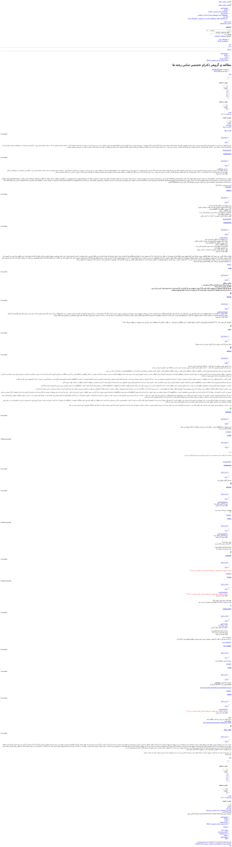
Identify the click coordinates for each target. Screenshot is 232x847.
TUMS (229, 435)
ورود (229, 46)
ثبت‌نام (229, 49)
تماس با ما (224, 830)
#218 (226, 679)
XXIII (229, 667)
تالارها (226, 10)
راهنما (226, 835)
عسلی (229, 329)
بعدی (229, 112)
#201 (226, 142)
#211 (226, 477)
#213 (226, 530)
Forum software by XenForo (214, 842)
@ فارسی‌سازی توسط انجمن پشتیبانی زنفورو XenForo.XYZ (213, 843)
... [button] (227, 79)
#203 (226, 202)
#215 (226, 589)
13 (227, 96)
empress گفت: (223, 237)
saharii (229, 694)
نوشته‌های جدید (223, 11)
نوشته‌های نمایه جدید (212, 15)
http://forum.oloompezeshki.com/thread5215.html (217, 722)
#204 (226, 234)
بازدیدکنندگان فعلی (222, 18)
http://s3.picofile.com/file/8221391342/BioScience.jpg (215, 687)
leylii (229, 268)
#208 (226, 363)
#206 (226, 308)
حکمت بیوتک (227, 729)
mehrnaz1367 (227, 609)
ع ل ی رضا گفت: (222, 169)
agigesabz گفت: (223, 592)
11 (227, 93)
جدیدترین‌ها (224, 13)
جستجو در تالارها (213, 11)
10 (227, 91)
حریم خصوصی (223, 833)
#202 (226, 165)
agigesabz (228, 412)
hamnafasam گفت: (222, 312)
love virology (227, 646)
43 (227, 109)
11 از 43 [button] (223, 114)
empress (228, 190)
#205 (226, 280)
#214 (226, 567)
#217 (226, 657)
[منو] (230, 3)
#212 (226, 499)
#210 (226, 447)
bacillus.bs (215, 69)
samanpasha (227, 465)
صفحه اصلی (224, 8)
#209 (226, 423)
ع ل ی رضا (228, 130)
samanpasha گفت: (222, 502)
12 (227, 95)
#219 (226, 706)
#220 (226, 741)
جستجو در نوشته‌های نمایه (195, 18)
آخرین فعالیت (202, 15)
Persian (225, 827)
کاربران (225, 16)
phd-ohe (228, 487)
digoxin (229, 297)
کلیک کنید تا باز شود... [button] (221, 174)
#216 (226, 621)
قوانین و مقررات (223, 832)
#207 (226, 341)
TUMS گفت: (224, 624)
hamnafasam (227, 154)
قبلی (229, 74)
